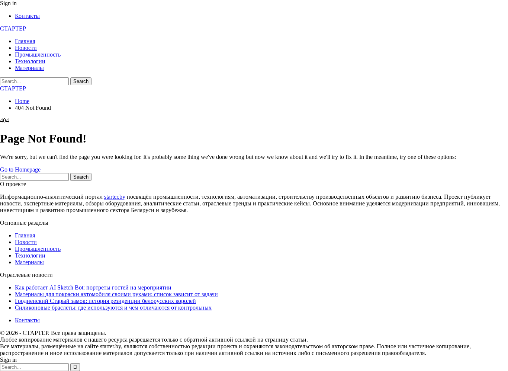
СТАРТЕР (13, 28)
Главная (25, 41)
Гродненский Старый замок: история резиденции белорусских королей (105, 301)
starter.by (114, 197)
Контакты (27, 16)
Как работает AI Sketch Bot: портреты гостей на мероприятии (93, 287)
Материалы (29, 68)
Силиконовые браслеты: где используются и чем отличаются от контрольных (113, 307)
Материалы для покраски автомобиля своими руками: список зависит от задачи (116, 294)
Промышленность (38, 54)
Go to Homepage (20, 169)
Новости (26, 48)
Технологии (30, 61)
